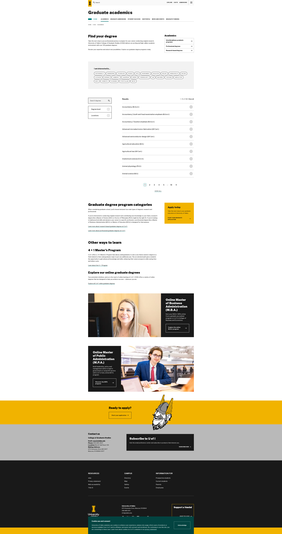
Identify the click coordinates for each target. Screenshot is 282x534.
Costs (176, 2)
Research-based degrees (174, 50)
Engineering (110, 73)
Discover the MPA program (101, 382)
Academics (105, 19)
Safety (126, 484)
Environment (146, 73)
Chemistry (105, 81)
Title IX (90, 488)
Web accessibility (94, 484)
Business (107, 77)
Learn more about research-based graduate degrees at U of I (107, 226)
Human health (174, 73)
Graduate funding (172, 19)
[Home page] (90, 3)
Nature (183, 73)
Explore (169, 2)
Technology (121, 73)
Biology (164, 73)
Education (156, 73)
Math (96, 81)
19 (171, 185)
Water (133, 81)
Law (153, 77)
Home (89, 24)
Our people (146, 19)
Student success (134, 19)
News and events (158, 19)
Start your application (119, 415)
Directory (127, 478)
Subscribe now (184, 446)
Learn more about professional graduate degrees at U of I (106, 230)
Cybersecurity (144, 77)
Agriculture (178, 77)
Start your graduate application (175, 218)
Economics (114, 81)
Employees (159, 488)
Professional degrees (173, 46)
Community (116, 77)
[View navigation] (191, 2)
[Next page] (176, 185)
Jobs (89, 478)
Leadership (126, 77)
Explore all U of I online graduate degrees (101, 283)
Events (126, 488)
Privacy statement (94, 481)
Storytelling (124, 81)
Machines (160, 77)
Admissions (183, 2)
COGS (95, 19)
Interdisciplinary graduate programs (174, 41)
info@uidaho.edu (127, 513)
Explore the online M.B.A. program (174, 328)
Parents (158, 484)
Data (137, 73)
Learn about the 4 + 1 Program (98, 265)
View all (191, 99)
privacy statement (151, 529)
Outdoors (98, 77)
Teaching (169, 77)
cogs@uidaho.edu (99, 441)
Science (130, 73)
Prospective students (163, 478)
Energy (134, 77)
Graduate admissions (118, 19)
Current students (161, 481)
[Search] (94, 2)
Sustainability (99, 73)
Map (125, 481)
